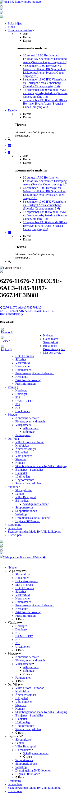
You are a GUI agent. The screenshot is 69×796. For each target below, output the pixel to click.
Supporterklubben (26, 511)
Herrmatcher (22, 366)
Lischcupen (15, 535)
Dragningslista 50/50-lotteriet (32, 517)
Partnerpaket (22, 435)
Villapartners (23, 424)
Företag (12, 414)
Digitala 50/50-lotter (27, 521)
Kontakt (20, 462)
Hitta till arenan (24, 356)
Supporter (14, 486)
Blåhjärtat (21, 473)
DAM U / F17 (24, 400)
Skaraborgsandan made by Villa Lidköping (41, 466)
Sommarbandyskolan (28, 483)
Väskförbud (22, 363)
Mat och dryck (52, 352)
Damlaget (21, 394)
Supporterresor (24, 507)
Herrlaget (21, 390)
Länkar (19, 493)
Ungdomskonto (24, 480)
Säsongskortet (23, 490)
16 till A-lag (22, 476)
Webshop (21, 514)
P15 (17, 407)
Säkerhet (20, 359)
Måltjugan (29, 431)
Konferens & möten (27, 418)
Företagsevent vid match (30, 421)
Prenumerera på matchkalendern (34, 373)
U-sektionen (22, 411)
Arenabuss (21, 376)
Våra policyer (23, 455)
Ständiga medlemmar (35, 504)
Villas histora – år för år (29, 442)
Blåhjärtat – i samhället (29, 469)
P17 (17, 404)
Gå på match (50, 338)
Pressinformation (25, 383)
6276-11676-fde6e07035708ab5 (22, 307)
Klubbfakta (22, 445)
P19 (17, 397)
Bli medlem (22, 500)
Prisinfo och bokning (28, 380)
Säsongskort (50, 342)
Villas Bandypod (25, 497)
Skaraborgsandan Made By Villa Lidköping (34, 531)
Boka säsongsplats (54, 349)
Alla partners (31, 428)
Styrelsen (20, 459)
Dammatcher (23, 369)
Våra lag (13, 387)
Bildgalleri (21, 452)
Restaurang (14, 524)
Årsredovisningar (25, 449)
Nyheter (48, 335)
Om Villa (13, 438)
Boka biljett (50, 345)
